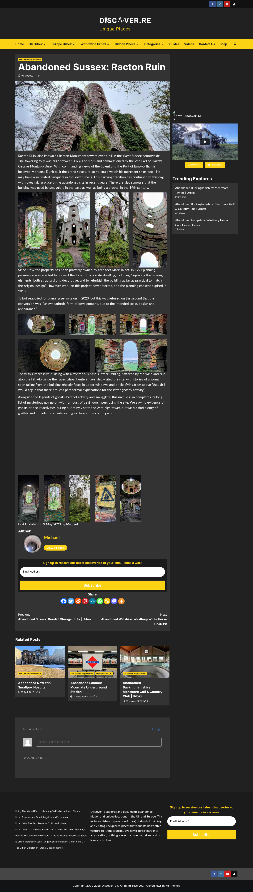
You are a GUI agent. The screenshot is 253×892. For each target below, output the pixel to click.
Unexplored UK (104, 673)
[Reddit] (78, 601)
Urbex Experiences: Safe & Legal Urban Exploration (41, 817)
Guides (174, 44)
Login (158, 729)
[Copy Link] (107, 601)
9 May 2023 (27, 76)
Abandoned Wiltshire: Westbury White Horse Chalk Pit (134, 619)
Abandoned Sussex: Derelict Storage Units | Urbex (54, 617)
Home (19, 44)
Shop (223, 44)
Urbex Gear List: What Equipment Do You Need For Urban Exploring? (50, 829)
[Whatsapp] (99, 601)
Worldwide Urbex (93, 44)
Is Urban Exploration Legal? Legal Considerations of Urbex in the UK (50, 841)
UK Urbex (36, 44)
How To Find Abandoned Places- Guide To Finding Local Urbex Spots (51, 835)
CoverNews (154, 885)
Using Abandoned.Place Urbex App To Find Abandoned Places (47, 811)
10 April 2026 (27, 692)
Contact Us (207, 44)
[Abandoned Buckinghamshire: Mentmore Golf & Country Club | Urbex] (144, 662)
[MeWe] (92, 601)
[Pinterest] (85, 601)
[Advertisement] (92, 445)
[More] (121, 601)
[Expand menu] (45, 44)
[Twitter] (71, 601)
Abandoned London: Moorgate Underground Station (88, 687)
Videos (189, 44)
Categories (152, 44)
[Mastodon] (114, 601)
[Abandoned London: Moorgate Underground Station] (92, 662)
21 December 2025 (82, 696)
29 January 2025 (134, 701)
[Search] (235, 44)
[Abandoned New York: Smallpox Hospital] (40, 662)
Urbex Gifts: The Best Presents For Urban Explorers (41, 823)
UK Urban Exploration (30, 59)
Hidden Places (125, 44)
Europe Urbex (61, 44)
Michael (72, 524)
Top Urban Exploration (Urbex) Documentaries (39, 847)
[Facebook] (63, 601)
